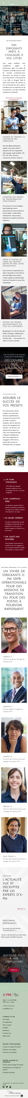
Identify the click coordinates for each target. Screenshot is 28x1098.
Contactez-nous (7, 1033)
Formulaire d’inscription (9, 1072)
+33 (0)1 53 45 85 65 (8, 1006)
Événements (6, 1030)
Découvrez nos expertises (14, 30)
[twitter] (7, 1087)
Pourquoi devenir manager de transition (13, 1065)
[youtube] (10, 1087)
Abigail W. (7, 806)
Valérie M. (7, 757)
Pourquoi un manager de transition (12, 1047)
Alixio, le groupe (7, 1025)
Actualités (5, 1028)
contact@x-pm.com (8, 1009)
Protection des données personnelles (12, 1096)
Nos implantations (7, 1022)
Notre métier (6, 1019)
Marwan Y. (8, 707)
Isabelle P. (8, 657)
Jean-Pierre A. (9, 856)
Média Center (6, 1036)
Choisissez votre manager (9, 1049)
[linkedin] (3, 1087)
